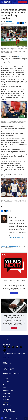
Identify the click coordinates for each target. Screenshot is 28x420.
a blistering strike (13, 85)
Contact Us (5, 376)
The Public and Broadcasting (9, 411)
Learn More (14, 293)
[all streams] (26, 418)
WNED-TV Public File (7, 404)
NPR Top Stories (9, 207)
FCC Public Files (6, 399)
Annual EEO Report (7, 396)
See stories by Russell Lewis (16, 237)
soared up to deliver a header (16, 130)
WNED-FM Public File (7, 405)
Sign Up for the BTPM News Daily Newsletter (14, 317)
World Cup (20, 56)
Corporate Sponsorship (8, 390)
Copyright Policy (6, 381)
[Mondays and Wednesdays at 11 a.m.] (14, 265)
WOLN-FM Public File (7, 409)
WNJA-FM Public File (7, 407)
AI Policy (4, 384)
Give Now (23, 2)
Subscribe (14, 328)
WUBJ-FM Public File (7, 410)
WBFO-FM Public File (7, 408)
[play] (2, 418)
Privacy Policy (6, 378)
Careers (4, 387)
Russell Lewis (9, 21)
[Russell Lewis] (4, 219)
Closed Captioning (6, 393)
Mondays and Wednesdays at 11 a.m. (14, 282)
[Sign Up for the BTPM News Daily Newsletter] (14, 306)
